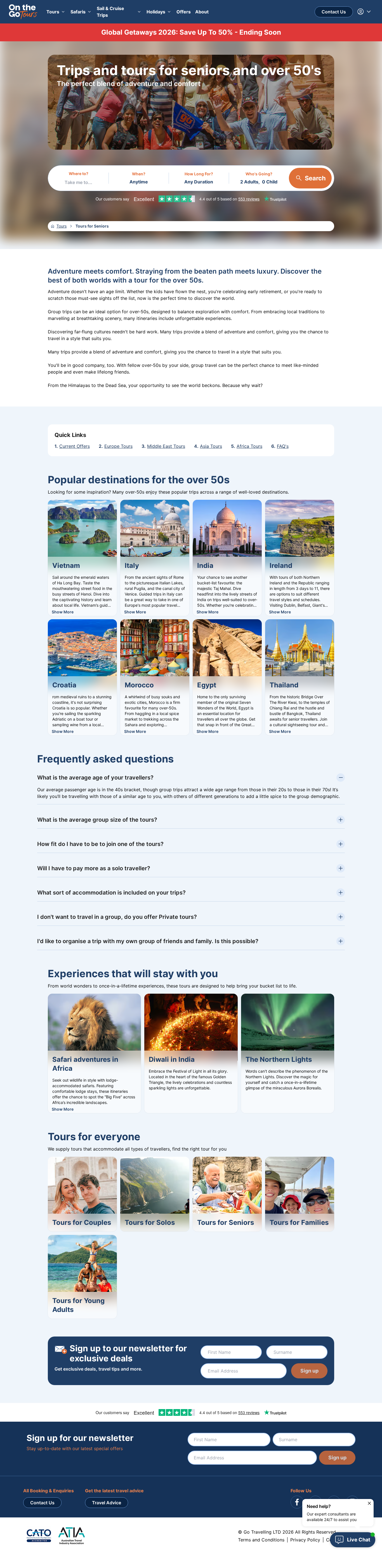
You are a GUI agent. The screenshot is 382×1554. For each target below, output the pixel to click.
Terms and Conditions (261, 1540)
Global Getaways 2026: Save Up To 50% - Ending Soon (191, 32)
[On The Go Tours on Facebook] (297, 1502)
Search (315, 178)
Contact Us (334, 12)
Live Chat (358, 1540)
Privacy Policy (305, 1540)
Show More (63, 611)
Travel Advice (106, 1502)
